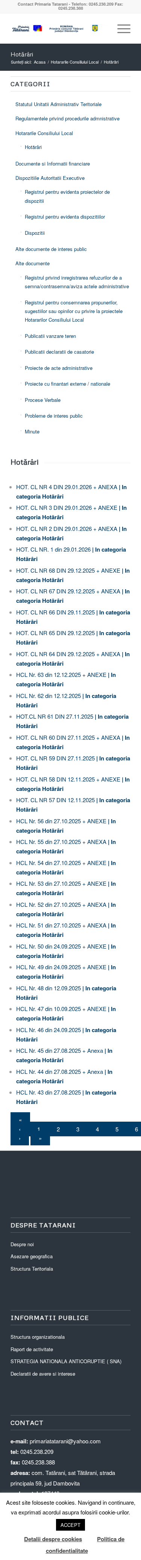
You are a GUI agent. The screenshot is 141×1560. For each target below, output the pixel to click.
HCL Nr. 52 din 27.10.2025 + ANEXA (61, 904)
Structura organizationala (38, 1336)
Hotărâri (22, 54)
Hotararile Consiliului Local (44, 133)
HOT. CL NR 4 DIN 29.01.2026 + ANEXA (66, 487)
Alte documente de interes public (51, 248)
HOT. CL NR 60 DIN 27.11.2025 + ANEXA (68, 737)
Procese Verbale (43, 399)
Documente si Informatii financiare (52, 163)
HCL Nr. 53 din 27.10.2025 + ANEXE (61, 883)
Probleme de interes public (54, 415)
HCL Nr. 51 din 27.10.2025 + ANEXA (61, 925)
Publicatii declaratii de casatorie (59, 351)
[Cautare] (102, 29)
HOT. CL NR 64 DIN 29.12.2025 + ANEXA (68, 654)
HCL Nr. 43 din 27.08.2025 (48, 1092)
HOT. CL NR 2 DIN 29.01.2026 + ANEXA (66, 528)
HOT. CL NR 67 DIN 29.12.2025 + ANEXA (68, 591)
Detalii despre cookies (53, 1539)
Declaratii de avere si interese (43, 1373)
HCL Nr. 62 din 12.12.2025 (48, 695)
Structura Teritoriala (32, 1268)
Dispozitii (35, 232)
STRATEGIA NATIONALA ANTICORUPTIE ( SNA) (66, 1361)
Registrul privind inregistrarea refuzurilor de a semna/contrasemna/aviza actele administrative (77, 282)
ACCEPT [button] (70, 1524)
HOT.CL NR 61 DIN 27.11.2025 (54, 716)
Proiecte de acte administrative (58, 367)
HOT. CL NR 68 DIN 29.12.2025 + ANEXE (68, 570)
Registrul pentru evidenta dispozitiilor (65, 216)
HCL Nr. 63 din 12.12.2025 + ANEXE (61, 674)
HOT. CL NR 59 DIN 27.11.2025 (55, 758)
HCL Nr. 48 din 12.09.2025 (48, 988)
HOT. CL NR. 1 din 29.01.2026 (53, 549)
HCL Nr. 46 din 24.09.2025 (48, 1030)
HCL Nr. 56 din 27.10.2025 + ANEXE (61, 821)
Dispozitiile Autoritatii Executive (50, 177)
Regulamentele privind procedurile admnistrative (67, 118)
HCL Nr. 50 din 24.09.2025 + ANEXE (61, 946)
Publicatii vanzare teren (50, 335)
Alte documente (32, 263)
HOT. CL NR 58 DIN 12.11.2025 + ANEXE (68, 779)
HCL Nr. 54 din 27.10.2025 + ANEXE (61, 863)
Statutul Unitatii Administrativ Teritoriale (58, 104)
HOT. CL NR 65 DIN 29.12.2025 (55, 633)
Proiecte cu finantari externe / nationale (67, 383)
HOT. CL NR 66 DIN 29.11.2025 (55, 612)
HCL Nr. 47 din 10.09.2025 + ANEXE (61, 1009)
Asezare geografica (32, 1256)
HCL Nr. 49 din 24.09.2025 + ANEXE (61, 967)
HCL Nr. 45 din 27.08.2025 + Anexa (59, 1050)
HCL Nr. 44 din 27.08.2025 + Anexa (59, 1071)
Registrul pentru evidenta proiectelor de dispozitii (67, 196)
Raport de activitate (32, 1349)
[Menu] (120, 29)
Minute (32, 431)
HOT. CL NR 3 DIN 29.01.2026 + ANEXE (66, 507)
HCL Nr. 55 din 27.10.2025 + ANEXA (61, 841)
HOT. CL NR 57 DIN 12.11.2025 (55, 800)
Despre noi (22, 1244)
